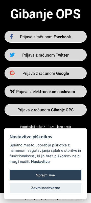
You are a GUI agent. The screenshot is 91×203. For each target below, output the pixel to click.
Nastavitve (40, 161)
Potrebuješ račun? (32, 127)
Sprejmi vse (45, 175)
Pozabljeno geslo (59, 127)
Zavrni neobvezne (45, 188)
